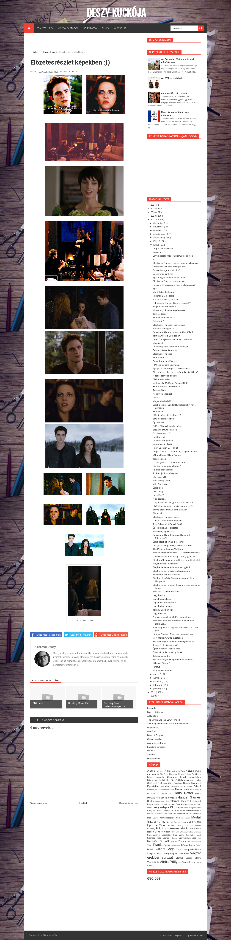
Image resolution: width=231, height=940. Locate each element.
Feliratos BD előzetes (163, 295)
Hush (150, 801)
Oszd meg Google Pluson (114, 634)
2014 (153, 212)
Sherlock (197, 832)
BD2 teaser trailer (161, 379)
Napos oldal (153, 727)
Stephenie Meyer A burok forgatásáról (171, 571)
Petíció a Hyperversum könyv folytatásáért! (174, 285)
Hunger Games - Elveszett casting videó (173, 634)
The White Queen (194, 841)
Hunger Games (189, 797)
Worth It (151, 750)
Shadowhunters (187, 832)
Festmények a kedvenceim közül (160, 790)
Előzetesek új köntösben (182, 786)
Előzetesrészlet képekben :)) (167, 415)
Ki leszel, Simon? (161, 663)
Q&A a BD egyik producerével (167, 426)
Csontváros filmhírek (163, 274)
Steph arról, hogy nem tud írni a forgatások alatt (176, 560)
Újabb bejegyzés (38, 803)
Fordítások (189, 789)
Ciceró (174, 780)
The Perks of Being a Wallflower (168, 549)
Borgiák (184, 777)
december (158, 223)
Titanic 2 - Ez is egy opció (165, 645)
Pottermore (195, 828)
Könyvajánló (182, 807)
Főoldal (83, 803)
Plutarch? (157, 513)
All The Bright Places (166, 774)
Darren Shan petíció (163, 440)
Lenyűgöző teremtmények (187, 810)
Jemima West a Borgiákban (166, 335)
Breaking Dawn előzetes (165, 429)
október (157, 230)
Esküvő (197, 786)
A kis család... (159, 499)
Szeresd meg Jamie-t (159, 838)
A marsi (151, 754)
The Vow (183, 841)
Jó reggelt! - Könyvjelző (174, 93)
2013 (153, 216)
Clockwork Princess (162, 354)
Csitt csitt (152, 783)
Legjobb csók (159, 613)
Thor (150, 845)
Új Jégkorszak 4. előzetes (165, 528)
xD (154, 259)
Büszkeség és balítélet (159, 780)
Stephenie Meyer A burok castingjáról (171, 567)
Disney (187, 783)
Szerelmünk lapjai (193, 835)
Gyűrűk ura (167, 793)
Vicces (181, 857)
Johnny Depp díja (161, 656)
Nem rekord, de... (161, 357)
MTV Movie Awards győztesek (168, 638)
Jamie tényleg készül (163, 531)
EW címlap (158, 491)
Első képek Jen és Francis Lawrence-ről (172, 506)
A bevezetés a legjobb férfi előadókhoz (172, 617)
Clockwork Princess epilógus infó (169, 266)
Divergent (196, 783)
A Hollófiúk (152, 716)
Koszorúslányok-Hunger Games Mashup (173, 659)
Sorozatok (167, 835)
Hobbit (151, 797)
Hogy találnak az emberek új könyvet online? (175, 451)
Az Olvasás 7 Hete (183, 774)
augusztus (158, 237)
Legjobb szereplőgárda (164, 602)
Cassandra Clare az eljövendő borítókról (173, 332)
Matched (184, 813)
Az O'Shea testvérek (172, 78)
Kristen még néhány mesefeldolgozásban (173, 641)
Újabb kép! (158, 488)
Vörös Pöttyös (171, 862)
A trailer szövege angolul (165, 375)
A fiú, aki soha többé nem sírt (167, 520)
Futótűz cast (159, 437)
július (156, 241)
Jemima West (159, 390)
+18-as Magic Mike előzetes (167, 455)
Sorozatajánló (154, 835)
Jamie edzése (160, 314)
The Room (174, 841)
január (156, 688)
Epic (155, 288)
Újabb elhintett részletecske (166, 648)
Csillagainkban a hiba (189, 780)
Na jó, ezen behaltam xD (165, 306)
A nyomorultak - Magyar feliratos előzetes (173, 502)
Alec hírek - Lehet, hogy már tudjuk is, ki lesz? (175, 372)
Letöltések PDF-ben (163, 814)
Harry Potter (184, 793)
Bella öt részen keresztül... (166, 350)
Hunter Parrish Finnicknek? (166, 386)
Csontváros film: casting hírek (167, 652)
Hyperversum (158, 801)
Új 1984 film (159, 422)
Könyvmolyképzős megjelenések (169, 310)
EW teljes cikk (159, 477)
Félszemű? (158, 321)
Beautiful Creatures (167, 777)
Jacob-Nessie (159, 459)
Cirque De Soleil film (163, 248)
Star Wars (179, 835)
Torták (167, 845)
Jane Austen (182, 804)
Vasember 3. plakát (162, 444)
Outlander (172, 825)
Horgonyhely (153, 758)
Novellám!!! (158, 495)
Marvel (176, 814)
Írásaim (172, 804)
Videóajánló (153, 862)
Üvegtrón (180, 849)
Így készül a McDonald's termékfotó (170, 383)
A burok (152, 770)
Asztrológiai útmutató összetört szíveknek (167, 723)
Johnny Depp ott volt (163, 610)
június (156, 244)
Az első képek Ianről (163, 469)
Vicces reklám (193, 858)
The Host (164, 841)
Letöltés (150, 814)
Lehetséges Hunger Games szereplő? (172, 303)
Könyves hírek (155, 811)
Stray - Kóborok (155, 712)
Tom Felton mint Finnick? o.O (167, 524)
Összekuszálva (154, 739)
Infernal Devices (180, 801)
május (156, 674)
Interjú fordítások (161, 804)
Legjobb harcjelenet (162, 606)
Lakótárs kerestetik (156, 747)
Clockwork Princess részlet (166, 517)
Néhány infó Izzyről (162, 394)
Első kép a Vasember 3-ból (166, 591)
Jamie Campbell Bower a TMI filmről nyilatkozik (176, 552)
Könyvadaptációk (165, 807)
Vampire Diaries (155, 854)
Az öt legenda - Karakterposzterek (170, 462)
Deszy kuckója (116, 12)
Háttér (198, 794)
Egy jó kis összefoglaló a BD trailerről (171, 368)
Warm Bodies (188, 862)
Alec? (155, 397)
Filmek (178, 789)
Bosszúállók (195, 777)
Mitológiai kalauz (183, 818)
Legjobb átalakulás (162, 599)
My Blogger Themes (195, 935)
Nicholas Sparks (174, 822)
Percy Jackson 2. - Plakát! (166, 448)
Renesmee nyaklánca (163, 317)
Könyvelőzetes (195, 808)
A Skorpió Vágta (179, 771)
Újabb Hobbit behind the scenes (168, 542)
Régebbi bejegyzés (128, 803)
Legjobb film (159, 595)
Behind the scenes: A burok (166, 574)
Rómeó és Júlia (174, 832)
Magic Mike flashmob (163, 292)
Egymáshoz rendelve (159, 786)
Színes (175, 838)
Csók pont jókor (166, 783)
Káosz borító (159, 252)
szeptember (159, 234)
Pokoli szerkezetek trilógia (173, 828)
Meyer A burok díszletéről (165, 563)
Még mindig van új (162, 480)
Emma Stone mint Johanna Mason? (170, 509)
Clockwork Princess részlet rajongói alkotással (175, 263)
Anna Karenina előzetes (164, 361)
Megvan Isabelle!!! (162, 401)
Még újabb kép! (160, 484)
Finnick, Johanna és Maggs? (167, 466)
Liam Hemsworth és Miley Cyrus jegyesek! (174, 556)
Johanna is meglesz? (163, 328)
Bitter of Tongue (155, 735)
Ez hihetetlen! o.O (161, 433)
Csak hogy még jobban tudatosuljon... (171, 346)
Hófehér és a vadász (166, 797)
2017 (153, 205)
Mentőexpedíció (168, 818)
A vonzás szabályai (156, 743)
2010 (153, 696)
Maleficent (158, 343)
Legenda (151, 708)
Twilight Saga (69, 71)
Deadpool (178, 783)
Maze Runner (195, 814)
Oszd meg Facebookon (49, 634)
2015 (153, 208)
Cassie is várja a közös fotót (167, 270)
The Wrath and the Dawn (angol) (163, 720)
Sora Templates (175, 935)
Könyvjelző (168, 811)
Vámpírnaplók (171, 853)
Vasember (184, 853)
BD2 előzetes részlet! (163, 418)
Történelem (176, 845)
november (158, 226)
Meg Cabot (153, 818)
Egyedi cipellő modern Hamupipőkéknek (173, 256)
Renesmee (158, 411)
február (157, 685)
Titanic (158, 845)
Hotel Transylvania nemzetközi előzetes (172, 339)
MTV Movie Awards (162, 670)
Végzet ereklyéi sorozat (174, 855)
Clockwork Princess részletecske (169, 281)
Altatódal (151, 731)
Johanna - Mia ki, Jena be (166, 299)
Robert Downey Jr (156, 831)
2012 (153, 219)
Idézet (167, 801)
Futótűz (156, 666)
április (156, 678)
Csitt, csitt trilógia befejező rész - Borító (172, 545)
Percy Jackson (186, 825)
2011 (153, 692)
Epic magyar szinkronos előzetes (169, 277)
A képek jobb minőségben (165, 473)
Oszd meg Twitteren (80, 634)
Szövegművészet (188, 838)
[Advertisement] (87, 42)
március (157, 681)
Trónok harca (188, 845)
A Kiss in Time (164, 771)
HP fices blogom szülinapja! (166, 365)
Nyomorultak (188, 822)
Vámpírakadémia (192, 849)
